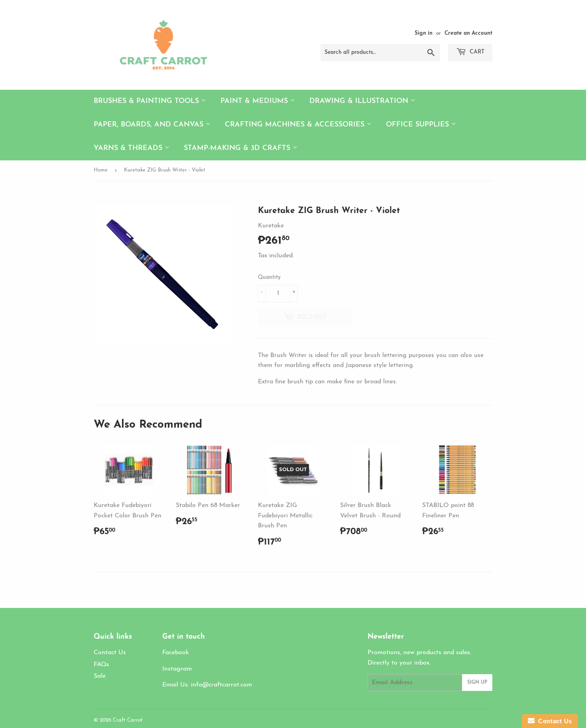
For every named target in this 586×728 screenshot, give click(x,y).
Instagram (177, 669)
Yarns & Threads (129, 148)
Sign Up (477, 682)
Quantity (269, 277)
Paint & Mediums (255, 101)
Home (101, 170)
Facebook (175, 652)
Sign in (424, 33)
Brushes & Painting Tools (147, 101)
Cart (476, 52)
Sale (100, 676)
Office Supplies (418, 124)
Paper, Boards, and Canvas (150, 124)
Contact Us (110, 652)
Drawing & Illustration (360, 101)
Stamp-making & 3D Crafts (238, 148)
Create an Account (468, 33)
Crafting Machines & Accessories (296, 124)
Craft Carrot (128, 720)
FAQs (101, 664)
